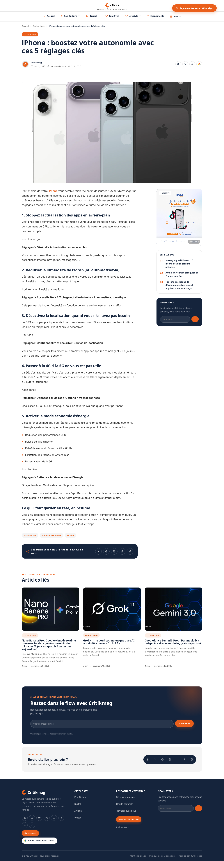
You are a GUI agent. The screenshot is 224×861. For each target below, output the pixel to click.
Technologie (39, 26)
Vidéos (78, 817)
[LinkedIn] (192, 759)
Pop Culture (70, 15)
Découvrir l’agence (125, 797)
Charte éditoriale (124, 804)
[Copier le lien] (192, 64)
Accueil (51, 15)
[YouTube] (177, 759)
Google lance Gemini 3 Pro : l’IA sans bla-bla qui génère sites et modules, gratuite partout (173, 642)
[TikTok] (184, 759)
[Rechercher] (167, 6)
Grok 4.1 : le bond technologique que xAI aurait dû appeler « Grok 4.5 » (108, 642)
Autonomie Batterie (51, 535)
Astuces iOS (30, 535)
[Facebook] (148, 759)
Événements (157, 15)
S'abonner (184, 723)
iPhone (52, 191)
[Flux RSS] (32, 825)
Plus (176, 16)
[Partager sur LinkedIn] (114, 551)
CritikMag (36, 62)
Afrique (78, 810)
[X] (155, 759)
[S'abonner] (195, 319)
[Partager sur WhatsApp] (122, 551)
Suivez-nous (30, 833)
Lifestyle (133, 15)
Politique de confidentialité (162, 856)
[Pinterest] (162, 759)
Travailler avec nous (126, 810)
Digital (93, 15)
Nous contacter (129, 819)
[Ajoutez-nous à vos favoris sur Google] (199, 64)
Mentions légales (138, 856)
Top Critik (114, 15)
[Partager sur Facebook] (178, 64)
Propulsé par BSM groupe (190, 856)
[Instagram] (170, 759)
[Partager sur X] (185, 64)
